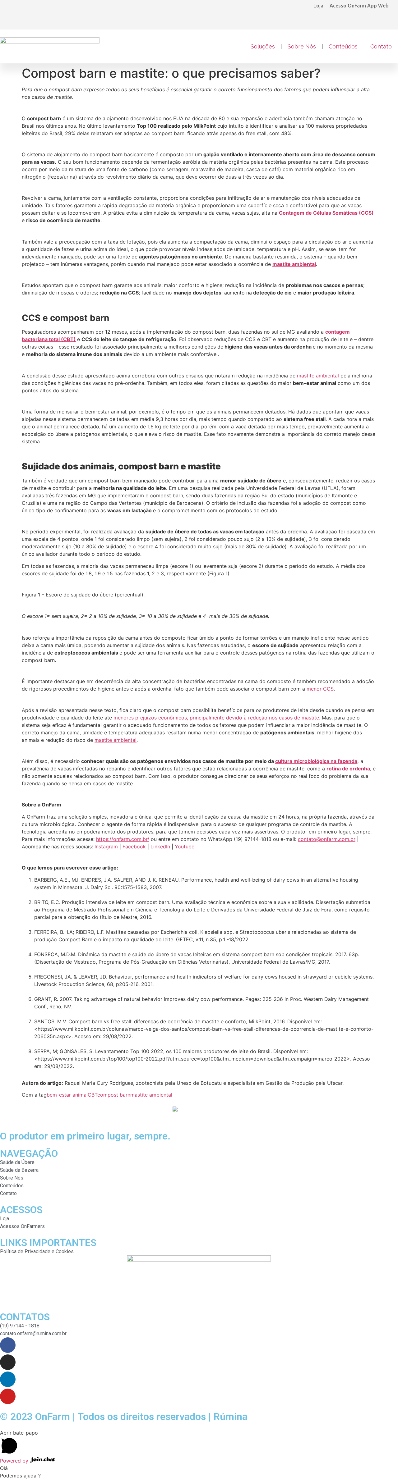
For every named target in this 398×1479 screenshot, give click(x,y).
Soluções (263, 46)
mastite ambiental (318, 375)
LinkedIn (160, 846)
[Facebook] (8, 1345)
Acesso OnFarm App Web (359, 5)
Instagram (106, 846)
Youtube (184, 846)
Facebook (134, 846)
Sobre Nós (302, 46)
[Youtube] (8, 1396)
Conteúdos (343, 46)
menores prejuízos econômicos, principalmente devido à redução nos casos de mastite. (216, 717)
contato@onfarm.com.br (326, 839)
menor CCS (320, 689)
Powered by (15, 1461)
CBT (92, 1095)
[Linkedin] (8, 1379)
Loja (318, 5)
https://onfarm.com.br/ (122, 839)
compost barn (113, 1095)
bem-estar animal (67, 1095)
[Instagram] (8, 1362)
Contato (381, 46)
